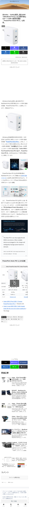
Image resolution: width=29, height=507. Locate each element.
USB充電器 (14, 319)
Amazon (10, 317)
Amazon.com (13, 297)
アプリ (21, 319)
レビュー (5, 321)
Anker (16, 317)
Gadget (4, 317)
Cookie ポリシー (9, 498)
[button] (23, 52)
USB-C (8, 319)
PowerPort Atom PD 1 (12, 141)
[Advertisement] (14, 83)
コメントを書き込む (14, 477)
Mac (4, 319)
